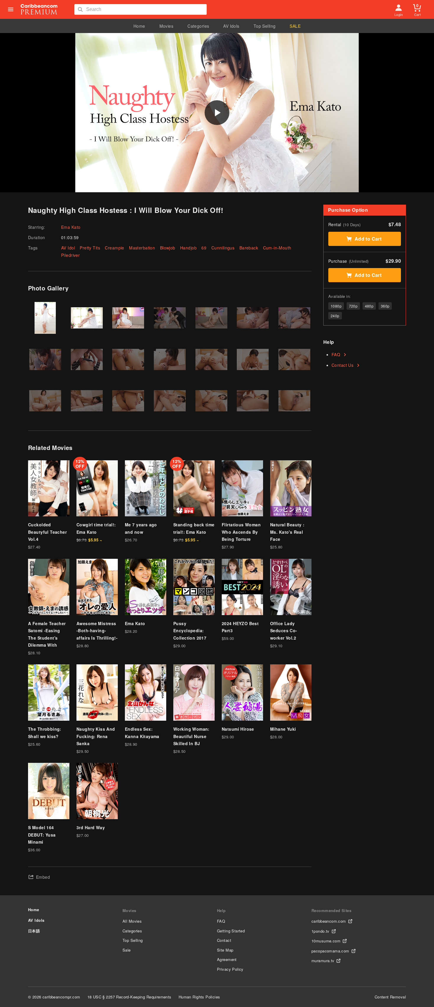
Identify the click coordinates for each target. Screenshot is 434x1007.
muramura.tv (323, 960)
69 (203, 248)
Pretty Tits (90, 248)
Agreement (227, 959)
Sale (127, 950)
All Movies (132, 921)
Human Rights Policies (199, 997)
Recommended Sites (331, 910)
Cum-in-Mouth (277, 248)
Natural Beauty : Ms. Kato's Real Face (287, 532)
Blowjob (167, 248)
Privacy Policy (230, 969)
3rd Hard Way (90, 827)
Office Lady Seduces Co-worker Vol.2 (283, 630)
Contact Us (342, 365)
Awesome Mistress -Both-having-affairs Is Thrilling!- (97, 630)
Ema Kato (70, 227)
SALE (295, 26)
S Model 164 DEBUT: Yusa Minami (42, 834)
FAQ (336, 354)
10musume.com (325, 941)
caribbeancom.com (328, 921)
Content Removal (390, 997)
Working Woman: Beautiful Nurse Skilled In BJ (191, 736)
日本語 (34, 931)
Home (139, 26)
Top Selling (265, 26)
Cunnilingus (223, 248)
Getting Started (231, 931)
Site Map (225, 950)
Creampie (114, 248)
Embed (43, 877)
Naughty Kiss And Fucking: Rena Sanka (95, 736)
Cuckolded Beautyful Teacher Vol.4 (47, 532)
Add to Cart (368, 238)
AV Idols (231, 26)
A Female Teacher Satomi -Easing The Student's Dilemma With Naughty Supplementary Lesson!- (47, 645)
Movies (166, 26)
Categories (198, 26)
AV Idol (68, 248)
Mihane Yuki (283, 729)
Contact (224, 940)
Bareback (248, 248)
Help (221, 910)
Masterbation (142, 248)
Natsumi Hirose (238, 729)
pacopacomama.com (330, 951)
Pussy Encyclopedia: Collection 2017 (189, 630)
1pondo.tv (320, 931)
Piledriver (70, 255)
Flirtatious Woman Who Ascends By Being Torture (241, 532)
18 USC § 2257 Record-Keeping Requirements (129, 997)
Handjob (188, 248)
